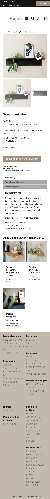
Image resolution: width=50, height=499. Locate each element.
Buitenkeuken (33, 451)
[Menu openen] (27, 18)
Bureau (30, 475)
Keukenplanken (34, 454)
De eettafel (32, 485)
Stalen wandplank (25, 170)
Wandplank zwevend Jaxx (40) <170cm (35, 270)
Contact (43, 3)
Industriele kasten (35, 464)
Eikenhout (31, 339)
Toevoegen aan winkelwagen (22, 158)
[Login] (38, 18)
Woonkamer (9, 410)
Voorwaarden (10, 381)
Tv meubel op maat (36, 373)
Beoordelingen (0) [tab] (12, 187)
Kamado (30, 440)
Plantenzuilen (33, 427)
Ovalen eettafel (34, 423)
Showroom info (11, 368)
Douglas (30, 346)
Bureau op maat (34, 363)
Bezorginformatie (12, 371)
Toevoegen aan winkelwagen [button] (36, 285)
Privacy (7, 385)
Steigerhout (32, 343)
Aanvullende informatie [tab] (14, 182)
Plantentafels (33, 430)
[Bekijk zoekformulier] (33, 18)
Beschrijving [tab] (10, 178)
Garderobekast (33, 420)
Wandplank (15, 170)
